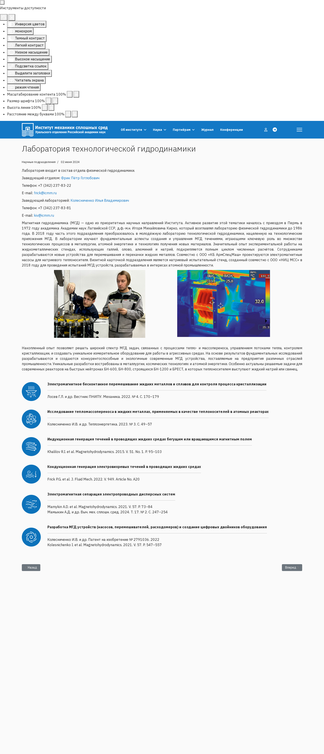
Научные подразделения (39, 162)
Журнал (207, 130)
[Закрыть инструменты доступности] (11, 17)
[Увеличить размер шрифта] (55, 101)
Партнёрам (181, 130)
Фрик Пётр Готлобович (80, 178)
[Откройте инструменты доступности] (2, 2)
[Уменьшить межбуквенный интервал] (68, 114)
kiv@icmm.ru (44, 215)
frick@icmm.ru (45, 193)
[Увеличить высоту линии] (51, 107)
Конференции (231, 130)
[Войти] (266, 130)
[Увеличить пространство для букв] (75, 114)
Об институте (131, 130)
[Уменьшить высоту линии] (45, 107)
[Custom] (275, 130)
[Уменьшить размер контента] (70, 94)
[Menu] (299, 130)
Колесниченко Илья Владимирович (100, 200)
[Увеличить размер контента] (76, 94)
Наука (157, 130)
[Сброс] (3, 17)
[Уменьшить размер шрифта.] (48, 101)
